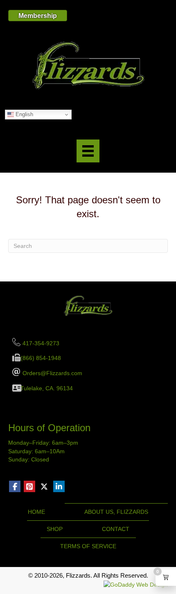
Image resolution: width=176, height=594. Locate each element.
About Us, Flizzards (116, 512)
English (23, 114)
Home (36, 512)
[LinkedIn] (59, 486)
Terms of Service (88, 546)
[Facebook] (14, 486)
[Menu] (88, 151)
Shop (55, 529)
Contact (115, 529)
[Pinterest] (29, 486)
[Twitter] (44, 486)
